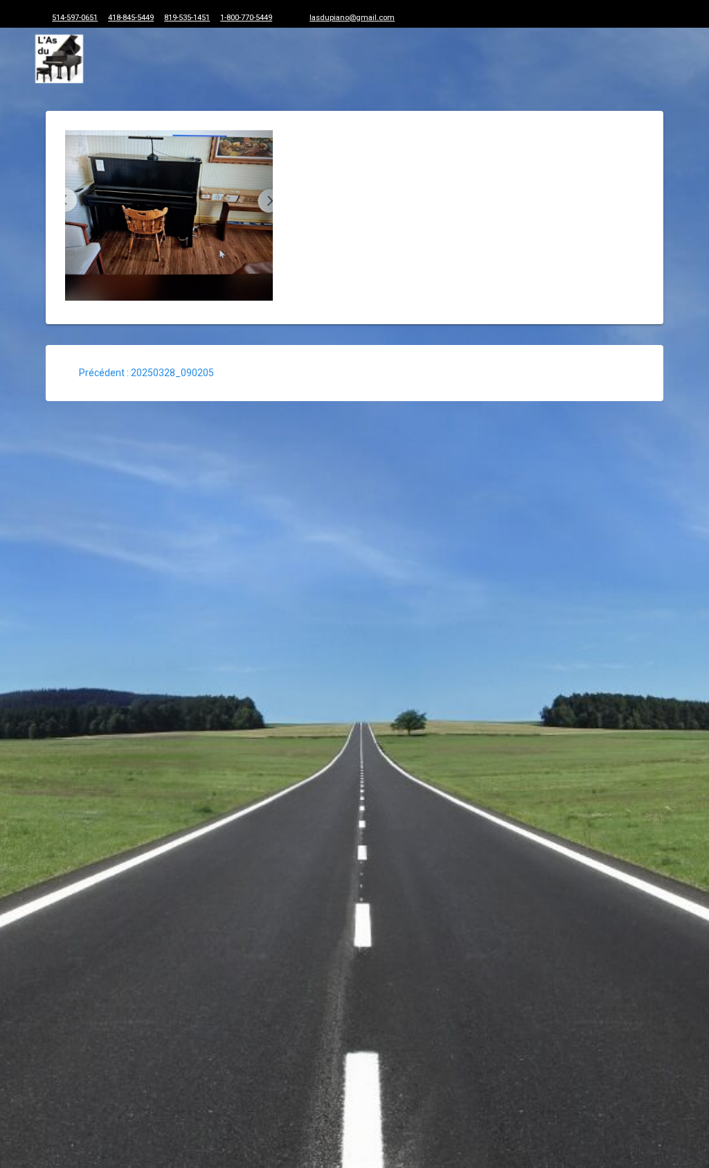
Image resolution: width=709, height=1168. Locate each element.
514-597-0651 (75, 17)
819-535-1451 (187, 17)
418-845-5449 (131, 17)
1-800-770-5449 (246, 17)
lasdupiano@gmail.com (352, 17)
